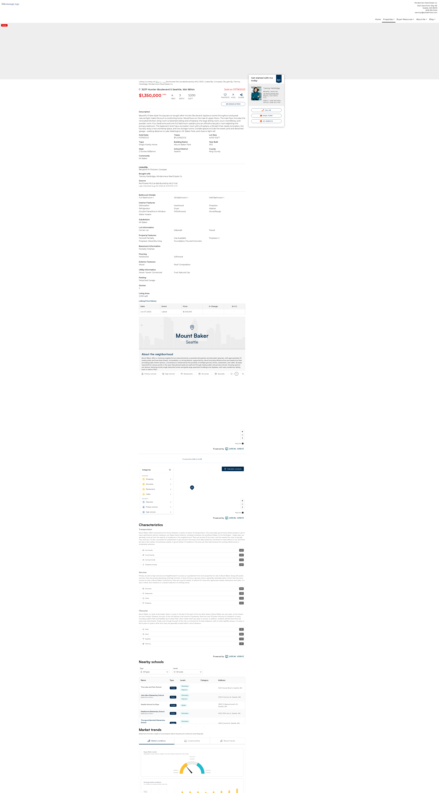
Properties (389, 20)
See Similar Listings (233, 104)
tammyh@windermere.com (426, 13)
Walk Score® (197, 459)
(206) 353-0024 (431, 10)
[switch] (225, 96)
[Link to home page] (11, 4)
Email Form (268, 115)
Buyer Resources (406, 20)
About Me (422, 20)
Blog (432, 20)
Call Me (267, 110)
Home (378, 19)
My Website (268, 121)
